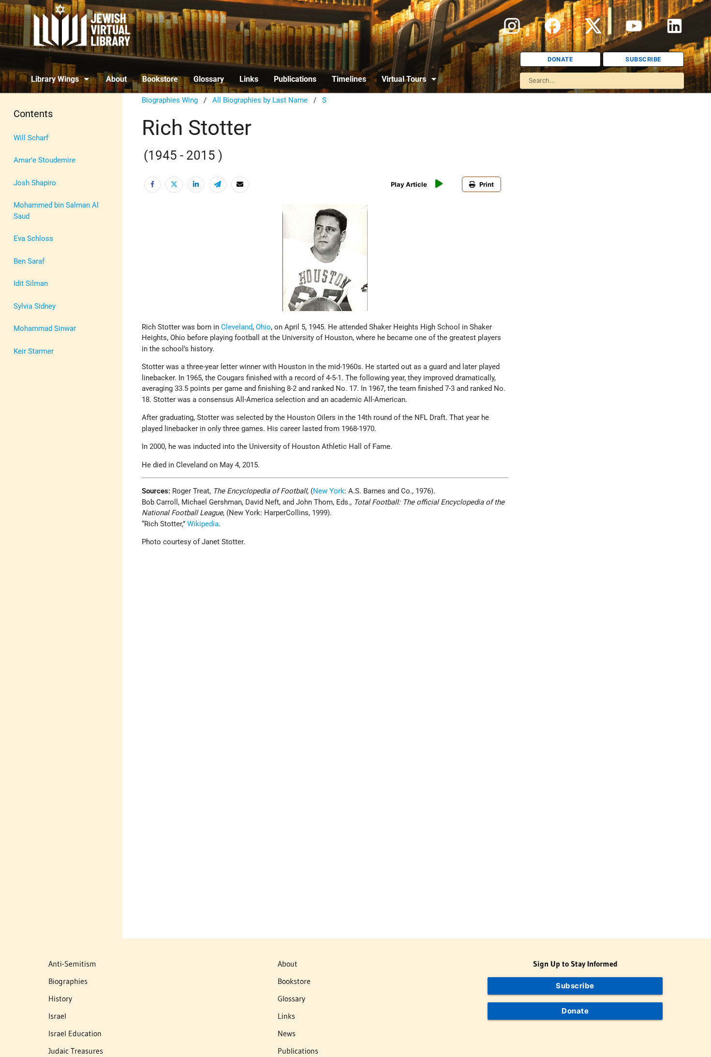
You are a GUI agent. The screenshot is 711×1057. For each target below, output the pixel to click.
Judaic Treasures (75, 1051)
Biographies (68, 981)
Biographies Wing (170, 100)
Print (486, 184)
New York (328, 491)
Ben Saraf (29, 261)
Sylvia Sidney (35, 306)
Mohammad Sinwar (45, 328)
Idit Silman (31, 283)
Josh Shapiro (35, 183)
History (60, 998)
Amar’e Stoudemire (44, 160)
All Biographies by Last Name (260, 100)
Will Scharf (31, 138)
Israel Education (75, 1033)
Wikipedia (203, 524)
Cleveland (236, 327)
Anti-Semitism (72, 963)
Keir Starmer (34, 351)
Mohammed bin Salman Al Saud (56, 211)
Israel (57, 1016)
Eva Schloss (33, 238)
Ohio (263, 327)
